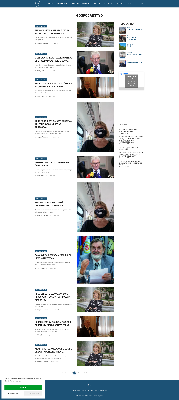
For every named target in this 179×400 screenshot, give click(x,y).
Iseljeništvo (108, 3)
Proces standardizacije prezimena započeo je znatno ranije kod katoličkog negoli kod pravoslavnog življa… (131, 139)
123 (78, 373)
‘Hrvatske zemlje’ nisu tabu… (129, 147)
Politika (50, 3)
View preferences (33, 393)
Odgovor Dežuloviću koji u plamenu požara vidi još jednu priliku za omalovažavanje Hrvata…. (131, 154)
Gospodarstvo (62, 3)
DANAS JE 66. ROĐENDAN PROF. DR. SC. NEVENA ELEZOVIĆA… (53, 256)
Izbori (129, 3)
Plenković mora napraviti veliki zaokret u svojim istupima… (52, 32)
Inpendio (100, 396)
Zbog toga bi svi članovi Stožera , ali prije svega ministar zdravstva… (53, 124)
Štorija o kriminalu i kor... (135, 46)
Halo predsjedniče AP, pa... (135, 62)
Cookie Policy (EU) (101, 390)
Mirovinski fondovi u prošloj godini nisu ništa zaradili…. (50, 204)
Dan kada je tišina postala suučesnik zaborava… (128, 130)
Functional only (13, 393)
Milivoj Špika (40, 70)
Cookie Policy (9, 381)
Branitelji (119, 3)
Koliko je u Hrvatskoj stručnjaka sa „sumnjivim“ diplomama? (53, 85)
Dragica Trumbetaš (42, 43)
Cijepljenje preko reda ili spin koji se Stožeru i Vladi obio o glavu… (54, 59)
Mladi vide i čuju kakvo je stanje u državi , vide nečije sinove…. (53, 350)
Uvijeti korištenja (87, 390)
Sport (128, 60)
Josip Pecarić (41, 268)
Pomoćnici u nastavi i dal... (135, 29)
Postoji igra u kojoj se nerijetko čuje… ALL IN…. (53, 164)
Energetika (75, 3)
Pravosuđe (86, 3)
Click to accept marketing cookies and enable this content (131, 81)
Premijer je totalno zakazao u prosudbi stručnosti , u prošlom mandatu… (52, 297)
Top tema (97, 3)
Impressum (19, 381)
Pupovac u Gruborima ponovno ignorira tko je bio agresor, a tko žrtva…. (130, 163)
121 (72, 373)
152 (84, 373)
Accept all (23, 387)
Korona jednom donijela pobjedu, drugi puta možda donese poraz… (53, 323)
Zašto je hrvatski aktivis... (135, 54)
